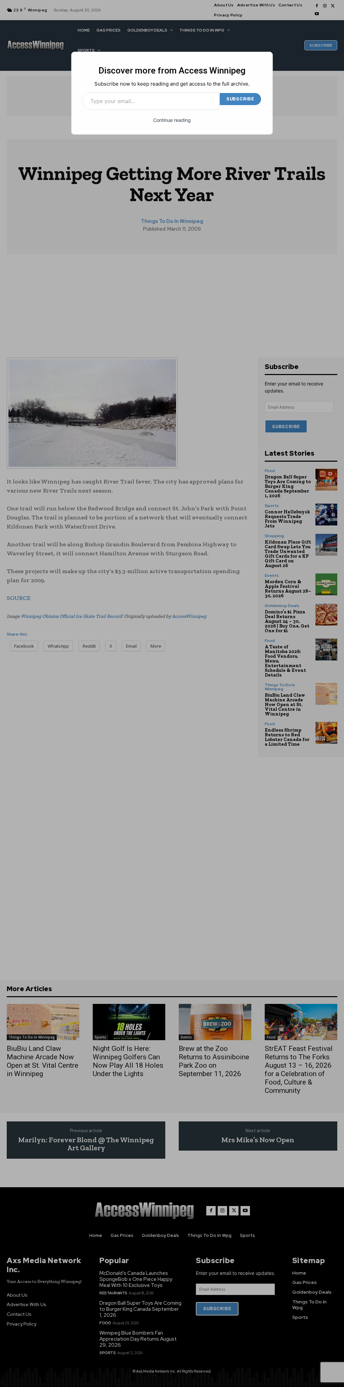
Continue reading (172, 120)
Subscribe (240, 98)
